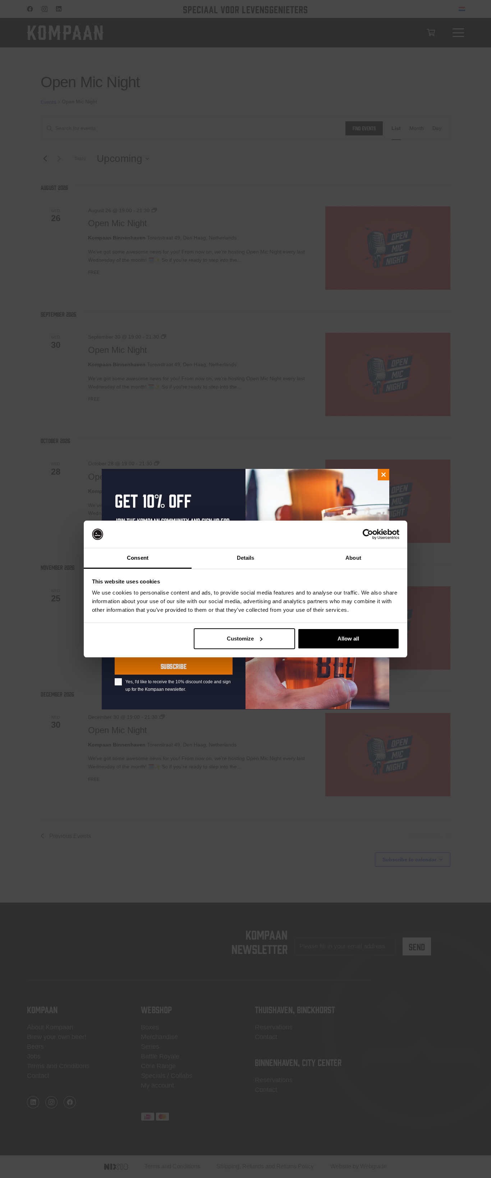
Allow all (348, 638)
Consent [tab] (137, 558)
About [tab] (353, 558)
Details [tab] (245, 558)
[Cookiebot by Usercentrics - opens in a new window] (367, 534)
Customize (240, 638)
